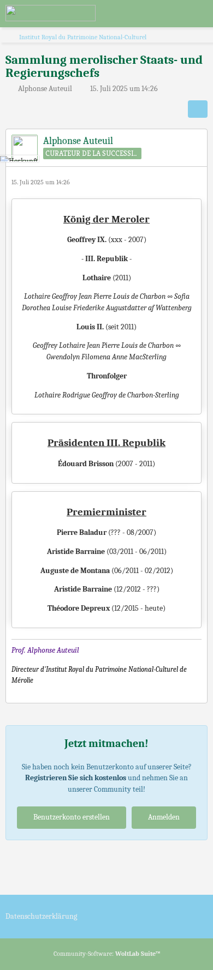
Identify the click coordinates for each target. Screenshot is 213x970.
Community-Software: (107, 953)
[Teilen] (198, 109)
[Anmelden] (171, 13)
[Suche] (144, 14)
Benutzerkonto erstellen (71, 817)
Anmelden (164, 817)
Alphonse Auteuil (45, 88)
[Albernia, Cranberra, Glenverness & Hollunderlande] (50, 13)
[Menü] (199, 14)
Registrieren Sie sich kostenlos (75, 777)
